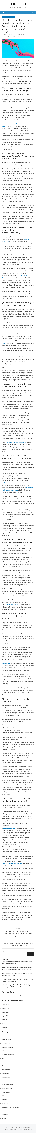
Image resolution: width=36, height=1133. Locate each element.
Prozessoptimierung (7, 1084)
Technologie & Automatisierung (10, 1107)
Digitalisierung (5, 1051)
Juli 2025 (4, 1019)
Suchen (4, 951)
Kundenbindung (6, 1069)
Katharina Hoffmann (9, 35)
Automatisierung (6, 1039)
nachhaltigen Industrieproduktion (16, 442)
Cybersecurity (6, 663)
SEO (3, 1096)
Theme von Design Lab (26, 1129)
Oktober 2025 (5, 1012)
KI (2, 17)
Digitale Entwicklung (7, 1047)
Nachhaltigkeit (6, 1077)
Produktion (5, 1081)
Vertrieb (4, 1118)
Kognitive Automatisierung (13, 863)
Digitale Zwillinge (9, 828)
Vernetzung (5, 1114)
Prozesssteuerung (7, 1088)
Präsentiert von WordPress (12, 1129)
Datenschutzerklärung (24, 1127)
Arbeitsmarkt (5, 1036)
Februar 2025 (5, 1027)
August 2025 (5, 1016)
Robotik (6, 483)
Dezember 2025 (6, 1004)
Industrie (4, 1058)
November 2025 (6, 1008)
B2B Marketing (6, 1043)
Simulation (5, 1103)
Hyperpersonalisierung (11, 604)
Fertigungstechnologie (8, 1054)
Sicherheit (4, 1099)
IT (2, 1062)
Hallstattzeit (18, 4)
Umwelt (4, 1111)
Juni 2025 (4, 1023)
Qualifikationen (6, 1092)
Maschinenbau (9, 17)
